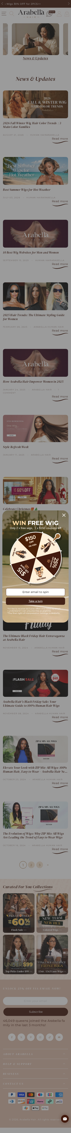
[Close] (64, 515)
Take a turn (36, 601)
